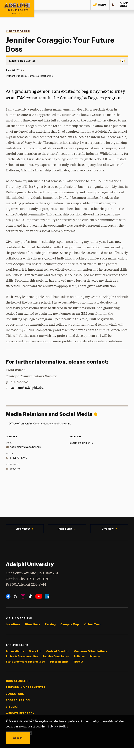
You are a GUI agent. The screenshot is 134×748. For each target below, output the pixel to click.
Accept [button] (18, 738)
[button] (100, 5)
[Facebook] (8, 596)
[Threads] (15, 596)
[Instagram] (23, 596)
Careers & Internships (40, 76)
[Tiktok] (30, 596)
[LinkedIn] (47, 596)
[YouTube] (38, 596)
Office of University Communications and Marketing (40, 423)
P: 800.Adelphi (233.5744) (26, 584)
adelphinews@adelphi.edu (25, 447)
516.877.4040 (18, 457)
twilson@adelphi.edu (26, 387)
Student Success (16, 76)
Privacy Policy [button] (58, 726)
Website (15, 468)
